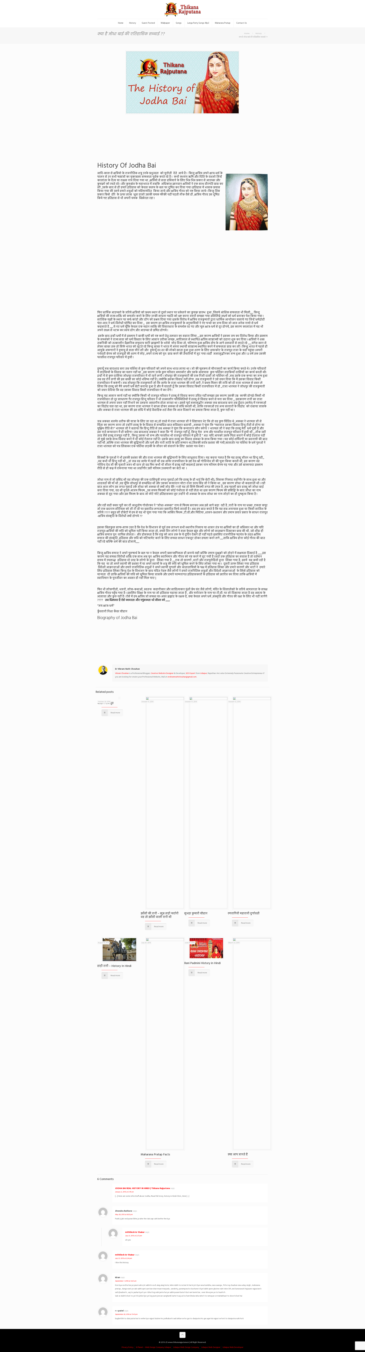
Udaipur (203, 673)
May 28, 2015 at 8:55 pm (124, 1214)
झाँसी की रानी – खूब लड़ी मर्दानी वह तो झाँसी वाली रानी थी (160, 915)
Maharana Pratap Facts (155, 1154)
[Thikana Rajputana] (182, 9)
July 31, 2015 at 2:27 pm (133, 1235)
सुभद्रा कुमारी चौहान (195, 913)
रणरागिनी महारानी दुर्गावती (243, 913)
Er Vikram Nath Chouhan (127, 669)
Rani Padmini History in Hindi (202, 963)
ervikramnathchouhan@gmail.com (182, 677)
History (259, 33)
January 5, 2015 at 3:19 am (124, 1192)
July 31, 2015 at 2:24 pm (123, 1258)
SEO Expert (190, 673)
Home (247, 33)
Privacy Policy (127, 1347)
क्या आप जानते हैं (238, 1154)
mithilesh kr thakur (135, 1232)
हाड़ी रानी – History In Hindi (114, 966)
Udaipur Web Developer (233, 1347)
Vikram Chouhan (122, 673)
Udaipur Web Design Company (186, 1347)
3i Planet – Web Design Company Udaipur (153, 1347)
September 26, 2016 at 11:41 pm (126, 1314)
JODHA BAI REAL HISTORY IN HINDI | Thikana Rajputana (142, 1188)
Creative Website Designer (162, 673)
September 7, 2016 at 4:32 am (125, 1281)
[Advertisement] (182, 140)
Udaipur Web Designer (210, 1347)
